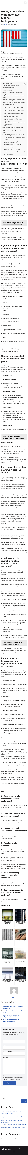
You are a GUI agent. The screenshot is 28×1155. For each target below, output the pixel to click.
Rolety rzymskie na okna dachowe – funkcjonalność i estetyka (11, 86)
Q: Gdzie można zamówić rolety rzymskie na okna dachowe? (15, 123)
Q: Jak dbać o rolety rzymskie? (12, 116)
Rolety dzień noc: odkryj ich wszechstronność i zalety (14, 131)
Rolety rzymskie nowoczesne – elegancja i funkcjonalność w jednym (14, 135)
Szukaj (2, 1098)
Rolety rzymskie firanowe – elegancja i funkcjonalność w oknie (13, 145)
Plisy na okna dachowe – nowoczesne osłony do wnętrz (14, 138)
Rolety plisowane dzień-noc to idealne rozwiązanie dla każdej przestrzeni (13, 148)
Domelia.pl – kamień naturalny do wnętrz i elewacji (13, 1124)
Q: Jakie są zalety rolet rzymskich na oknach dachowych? (15, 108)
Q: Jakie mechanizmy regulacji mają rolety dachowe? (14, 120)
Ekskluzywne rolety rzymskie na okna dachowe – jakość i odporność (14, 100)
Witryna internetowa (7, 1051)
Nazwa (5, 1039)
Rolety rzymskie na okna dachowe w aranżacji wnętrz (14, 96)
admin (5, 24)
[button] (25, 2)
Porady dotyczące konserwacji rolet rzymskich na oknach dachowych (14, 103)
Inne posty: (7, 125)
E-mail (4, 1045)
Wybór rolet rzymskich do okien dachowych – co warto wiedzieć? (13, 89)
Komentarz (6, 1057)
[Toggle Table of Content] (23, 83)
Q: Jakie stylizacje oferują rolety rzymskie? (14, 118)
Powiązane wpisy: (10, 154)
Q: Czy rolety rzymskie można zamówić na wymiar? (14, 111)
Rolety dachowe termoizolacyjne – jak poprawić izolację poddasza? (12, 141)
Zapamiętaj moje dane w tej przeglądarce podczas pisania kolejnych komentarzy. (13, 1078)
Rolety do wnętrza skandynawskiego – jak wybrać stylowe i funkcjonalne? (13, 128)
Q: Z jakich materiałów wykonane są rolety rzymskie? (14, 114)
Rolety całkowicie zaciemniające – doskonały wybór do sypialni (14, 151)
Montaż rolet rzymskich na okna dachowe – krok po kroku (13, 93)
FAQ (4, 105)
